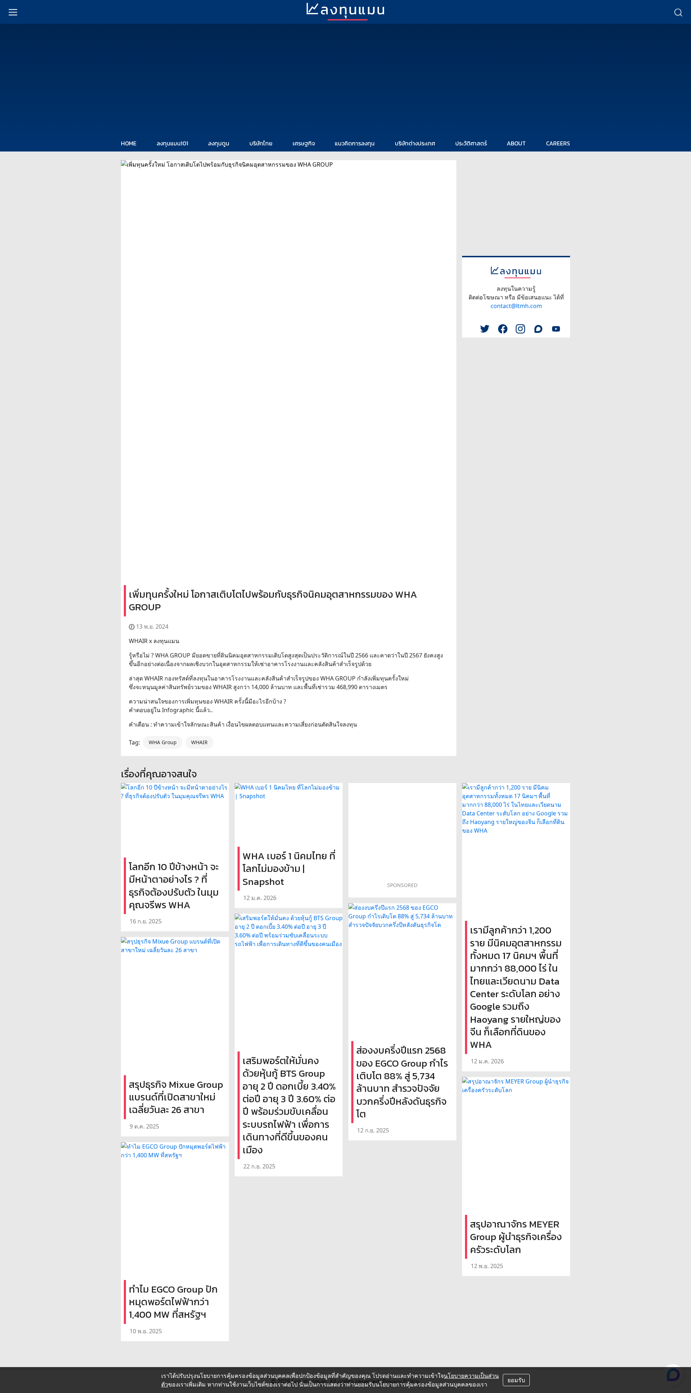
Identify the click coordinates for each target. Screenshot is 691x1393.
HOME (128, 143)
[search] (678, 11)
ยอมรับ (516, 1380)
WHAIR (199, 742)
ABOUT (516, 143)
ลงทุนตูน (218, 143)
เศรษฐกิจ (304, 143)
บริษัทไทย (260, 143)
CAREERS (558, 143)
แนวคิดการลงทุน (355, 143)
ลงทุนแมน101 (172, 143)
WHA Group (163, 742)
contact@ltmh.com (516, 306)
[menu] (13, 11)
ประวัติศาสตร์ (471, 143)
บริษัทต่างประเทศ (415, 143)
